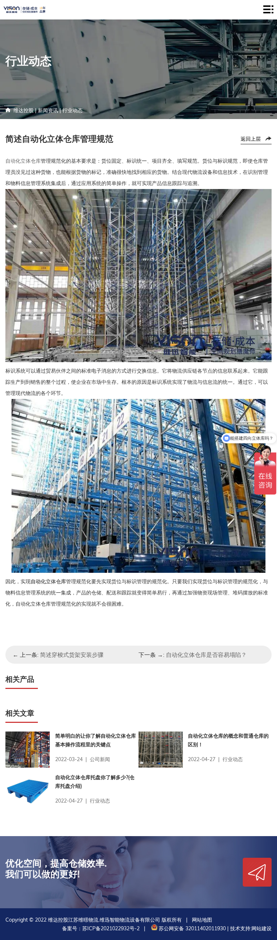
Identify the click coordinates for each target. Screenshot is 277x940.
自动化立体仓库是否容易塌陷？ (206, 654)
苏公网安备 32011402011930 (191, 928)
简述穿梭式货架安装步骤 (72, 654)
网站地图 (202, 920)
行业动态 (72, 110)
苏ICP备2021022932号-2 (111, 928)
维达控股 (23, 110)
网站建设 (261, 928)
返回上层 (251, 139)
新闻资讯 (48, 110)
